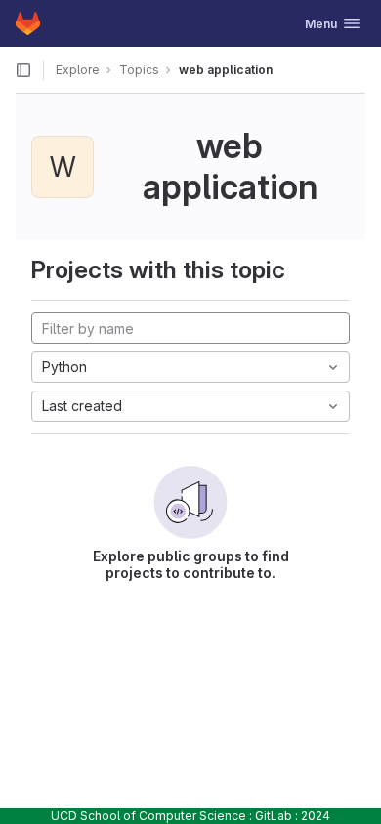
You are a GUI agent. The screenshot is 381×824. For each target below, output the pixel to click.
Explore (78, 69)
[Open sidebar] (23, 70)
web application (226, 69)
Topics (139, 69)
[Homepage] (28, 23)
